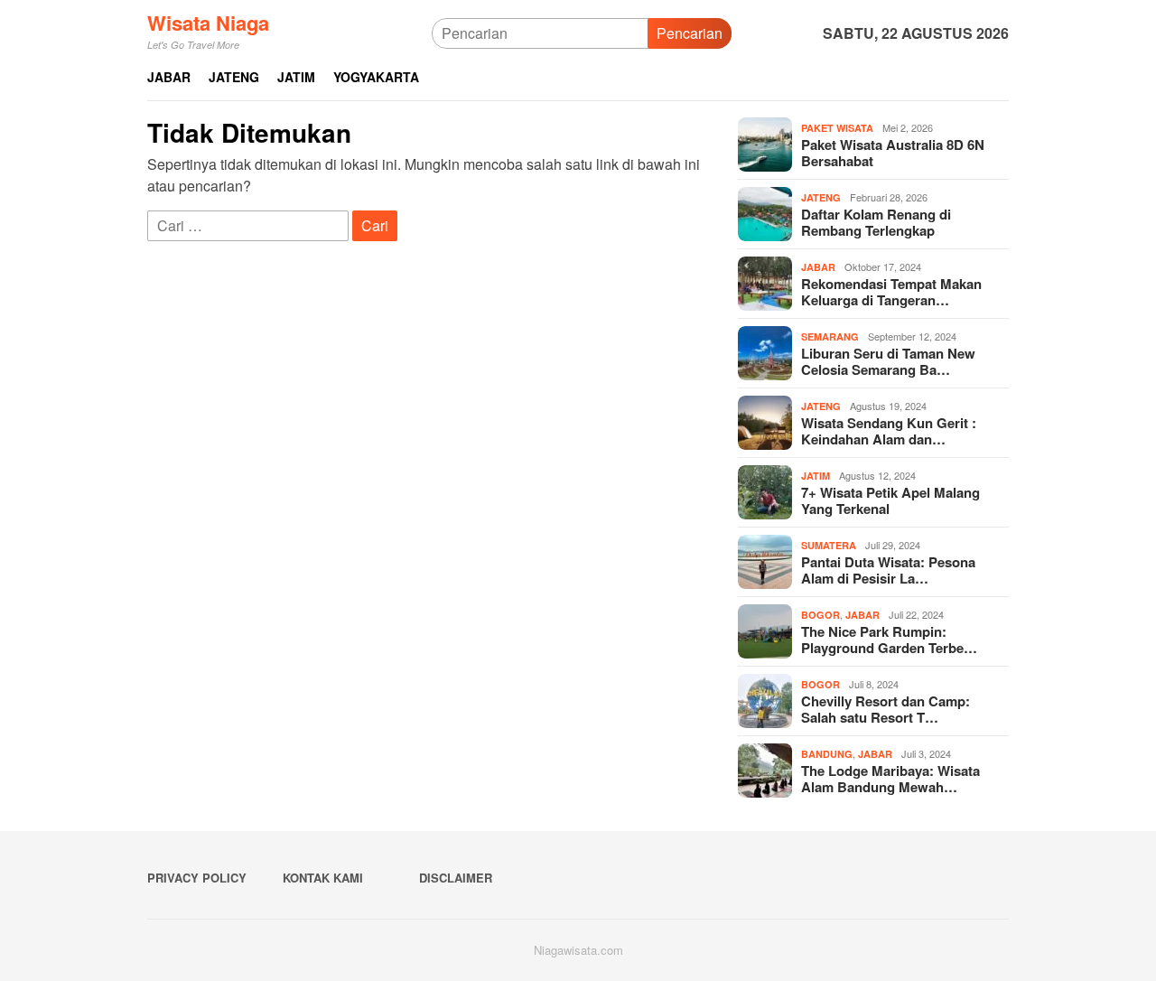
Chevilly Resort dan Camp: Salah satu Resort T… (885, 709)
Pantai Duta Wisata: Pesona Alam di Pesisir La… (888, 570)
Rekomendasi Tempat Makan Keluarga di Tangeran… (891, 292)
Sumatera (828, 545)
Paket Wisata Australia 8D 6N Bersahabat (892, 152)
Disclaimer (455, 877)
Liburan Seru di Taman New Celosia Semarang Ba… (888, 361)
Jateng (821, 197)
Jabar (818, 267)
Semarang (830, 336)
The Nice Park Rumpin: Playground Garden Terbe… (889, 639)
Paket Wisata (837, 128)
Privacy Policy (197, 877)
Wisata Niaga (208, 22)
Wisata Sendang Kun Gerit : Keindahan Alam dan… (888, 431)
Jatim (815, 475)
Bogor (820, 614)
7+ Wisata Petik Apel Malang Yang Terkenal (890, 500)
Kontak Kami (323, 877)
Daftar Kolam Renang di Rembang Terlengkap (876, 222)
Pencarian (689, 33)
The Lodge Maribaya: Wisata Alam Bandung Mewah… (890, 778)
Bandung (827, 754)
